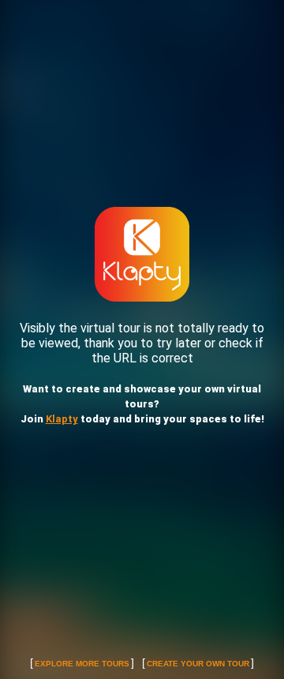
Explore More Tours (82, 663)
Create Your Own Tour (198, 663)
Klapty (62, 419)
